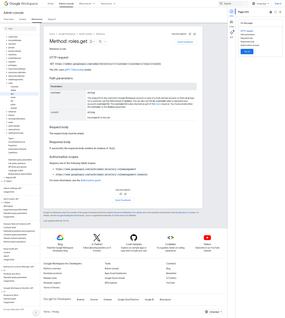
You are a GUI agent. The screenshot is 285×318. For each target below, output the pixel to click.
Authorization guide (91, 180)
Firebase (108, 299)
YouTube (170, 283)
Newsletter (171, 273)
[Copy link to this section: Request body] (71, 127)
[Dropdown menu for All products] (94, 3)
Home (51, 3)
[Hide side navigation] (36, 313)
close (280, 12)
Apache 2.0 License (187, 212)
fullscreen (275, 12)
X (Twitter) (171, 278)
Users (158, 104)
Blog (168, 268)
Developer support (52, 283)
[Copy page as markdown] (100, 41)
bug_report (271, 12)
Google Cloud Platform (128, 299)
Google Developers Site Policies (70, 215)
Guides (22, 19)
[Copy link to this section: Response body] (73, 142)
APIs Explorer (111, 283)
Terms (46, 312)
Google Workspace (66, 34)
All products (85, 3)
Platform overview (52, 268)
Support (52, 19)
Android (80, 299)
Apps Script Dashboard (115, 273)
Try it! (247, 51)
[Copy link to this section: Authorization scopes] (81, 157)
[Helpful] (190, 34)
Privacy (55, 312)
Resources (106, 3)
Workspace (29, 4)
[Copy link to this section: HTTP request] (71, 58)
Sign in (278, 3)
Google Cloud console (115, 278)
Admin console (66, 3)
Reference (37, 19)
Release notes (50, 278)
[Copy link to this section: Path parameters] (76, 78)
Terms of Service (51, 287)
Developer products (52, 273)
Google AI (149, 299)
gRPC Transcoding (74, 69)
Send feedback (185, 42)
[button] (19, 37)
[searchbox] (20, 28)
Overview (9, 19)
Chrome (94, 299)
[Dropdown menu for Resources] (115, 3)
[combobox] (233, 3)
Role (112, 148)
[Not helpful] (194, 34)
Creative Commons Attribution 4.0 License (124, 212)
